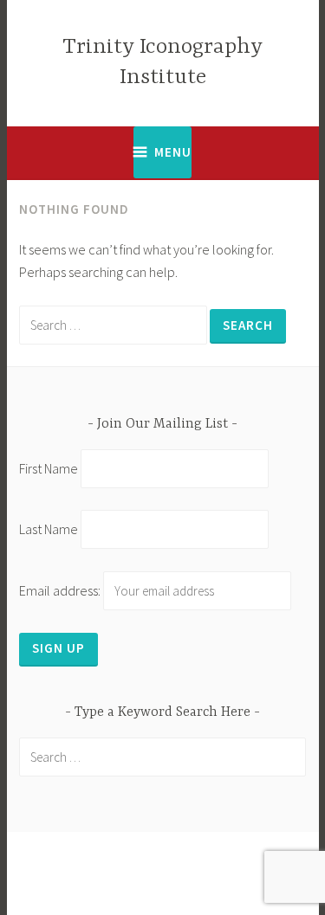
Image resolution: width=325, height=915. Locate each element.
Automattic (217, 883)
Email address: (61, 590)
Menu (173, 152)
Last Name (48, 529)
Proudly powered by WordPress (155, 862)
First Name (48, 468)
